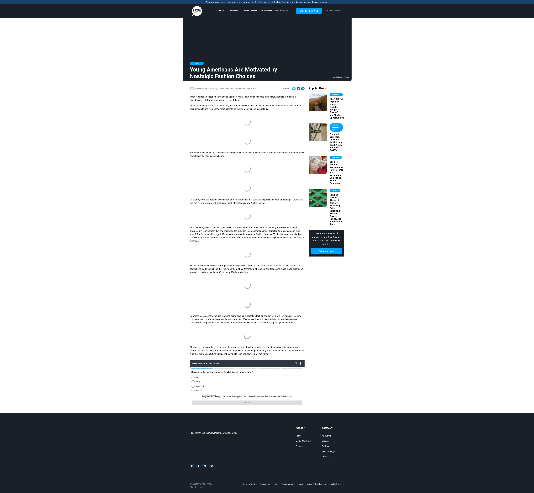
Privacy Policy (265, 484)
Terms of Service (250, 484)
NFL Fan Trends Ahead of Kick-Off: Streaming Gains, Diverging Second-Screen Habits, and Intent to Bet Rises (336, 209)
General (335, 190)
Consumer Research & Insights (275, 11)
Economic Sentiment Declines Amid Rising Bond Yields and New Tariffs (336, 142)
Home (298, 435)
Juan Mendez (344, 77)
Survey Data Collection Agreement (289, 484)
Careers (325, 440)
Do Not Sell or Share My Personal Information (325, 484)
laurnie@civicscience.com (222, 88)
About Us (220, 11)
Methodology (328, 451)
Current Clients (333, 11)
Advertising (336, 95)
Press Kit (326, 456)
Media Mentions (250, 11)
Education (336, 157)
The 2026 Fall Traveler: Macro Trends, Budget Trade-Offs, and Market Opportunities (337, 108)
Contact (299, 446)
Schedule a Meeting (309, 11)
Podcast (325, 446)
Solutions (234, 11)
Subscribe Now (326, 251)
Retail (197, 63)
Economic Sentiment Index (336, 127)
